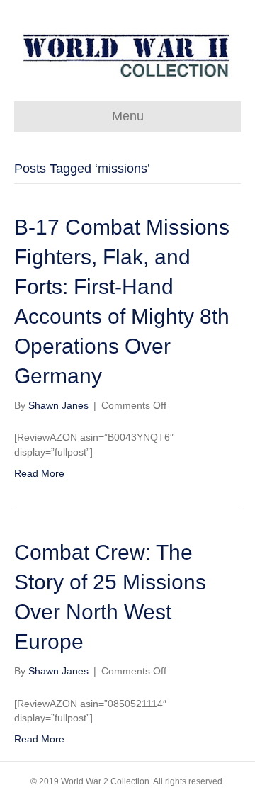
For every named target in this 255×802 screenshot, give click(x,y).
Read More (39, 473)
